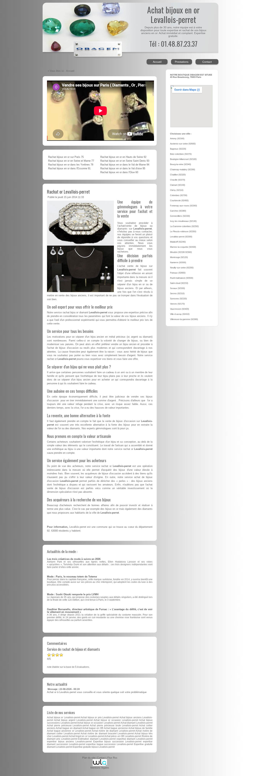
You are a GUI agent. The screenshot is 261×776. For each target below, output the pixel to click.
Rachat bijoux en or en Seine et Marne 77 (71, 161)
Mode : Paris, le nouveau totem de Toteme (72, 576)
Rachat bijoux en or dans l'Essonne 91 (69, 168)
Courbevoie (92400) (179, 200)
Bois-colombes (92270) (181, 154)
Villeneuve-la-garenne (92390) (184, 319)
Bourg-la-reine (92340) (180, 164)
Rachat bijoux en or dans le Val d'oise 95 (122, 168)
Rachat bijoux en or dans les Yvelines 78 (70, 164)
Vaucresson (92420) (179, 309)
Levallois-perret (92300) (181, 236)
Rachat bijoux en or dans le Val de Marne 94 (124, 164)
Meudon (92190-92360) (181, 252)
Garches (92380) (178, 211)
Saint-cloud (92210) (179, 283)
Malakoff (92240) (178, 242)
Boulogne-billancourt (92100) (183, 159)
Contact (207, 61)
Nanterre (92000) (178, 262)
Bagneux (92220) (178, 149)
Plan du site (88, 757)
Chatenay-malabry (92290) (182, 169)
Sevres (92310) (177, 293)
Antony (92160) (177, 138)
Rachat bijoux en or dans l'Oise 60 (119, 172)
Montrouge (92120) (179, 257)
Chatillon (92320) (178, 174)
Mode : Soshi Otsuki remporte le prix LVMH (72, 594)
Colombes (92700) (178, 195)
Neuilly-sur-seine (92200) (182, 267)
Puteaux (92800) (178, 273)
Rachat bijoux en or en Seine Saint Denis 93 (124, 161)
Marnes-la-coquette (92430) (183, 247)
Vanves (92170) (177, 304)
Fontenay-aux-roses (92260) (183, 205)
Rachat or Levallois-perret (68, 191)
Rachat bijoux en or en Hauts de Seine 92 (123, 157)
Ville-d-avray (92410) (180, 314)
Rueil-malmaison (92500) (181, 278)
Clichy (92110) (176, 190)
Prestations (181, 61)
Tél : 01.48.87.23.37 (173, 43)
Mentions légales (99, 767)
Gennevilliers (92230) (180, 216)
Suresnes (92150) (178, 298)
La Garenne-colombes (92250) (184, 226)
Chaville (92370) (177, 180)
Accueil (157, 61)
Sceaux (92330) (177, 288)
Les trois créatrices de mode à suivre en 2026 (74, 559)
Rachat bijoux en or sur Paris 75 (66, 157)
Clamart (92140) (177, 185)
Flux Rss (112, 757)
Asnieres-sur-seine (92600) (183, 143)
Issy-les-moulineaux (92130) (183, 221)
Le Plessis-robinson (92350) (183, 231)
